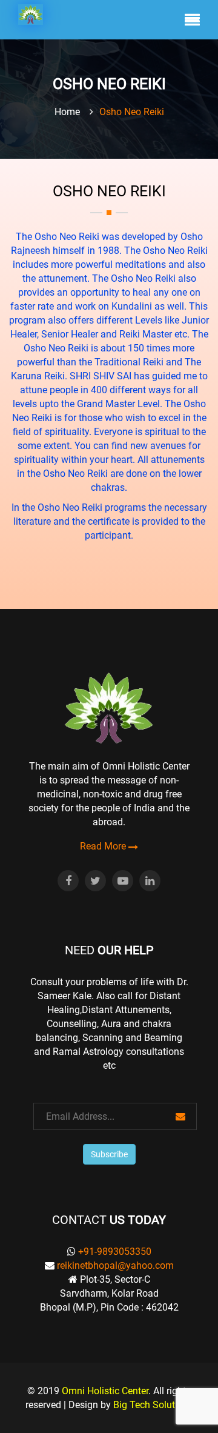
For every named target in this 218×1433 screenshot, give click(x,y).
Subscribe (109, 1154)
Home (67, 112)
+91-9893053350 (114, 1251)
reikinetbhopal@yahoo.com (115, 1265)
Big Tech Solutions (153, 1405)
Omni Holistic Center (105, 1391)
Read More (104, 846)
